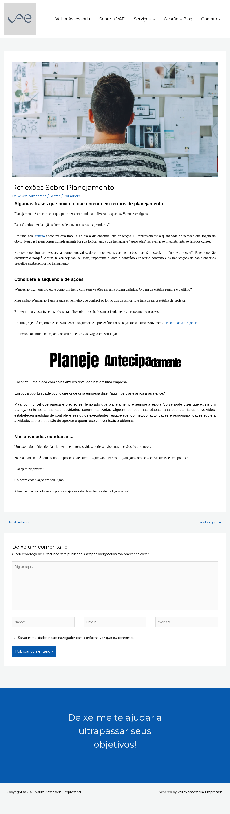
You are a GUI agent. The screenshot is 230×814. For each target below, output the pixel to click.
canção (40, 236)
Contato (209, 18)
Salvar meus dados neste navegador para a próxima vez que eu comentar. (76, 638)
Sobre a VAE (112, 18)
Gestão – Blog (178, 18)
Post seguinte (212, 522)
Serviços (142, 18)
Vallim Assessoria (72, 18)
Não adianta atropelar (181, 323)
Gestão (55, 196)
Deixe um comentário (29, 196)
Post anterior (17, 522)
